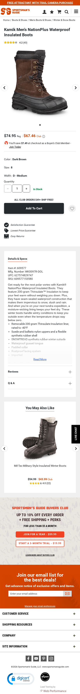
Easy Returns (17, 236)
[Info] (43, 136)
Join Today (15, 146)
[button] (52, 12)
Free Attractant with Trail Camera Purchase (40, 2)
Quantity (9, 181)
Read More (39, 359)
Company (9, 635)
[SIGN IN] (44, 12)
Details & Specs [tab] (17, 258)
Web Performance (54, 691)
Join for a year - (40, 534)
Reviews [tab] (13, 371)
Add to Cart (34, 208)
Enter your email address (23, 593)
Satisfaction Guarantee (22, 225)
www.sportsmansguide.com (55, 667)
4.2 (21, 43)
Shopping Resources (17, 624)
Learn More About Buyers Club (40, 555)
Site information (14, 646)
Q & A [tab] (11, 383)
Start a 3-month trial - (40, 543)
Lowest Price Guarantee (22, 230)
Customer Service (15, 613)
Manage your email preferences (40, 606)
